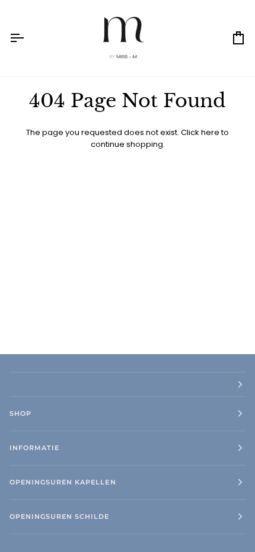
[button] (127, 384)
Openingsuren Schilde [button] (59, 516)
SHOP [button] (20, 413)
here (210, 132)
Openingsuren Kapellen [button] (62, 482)
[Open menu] (27, 38)
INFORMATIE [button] (34, 448)
